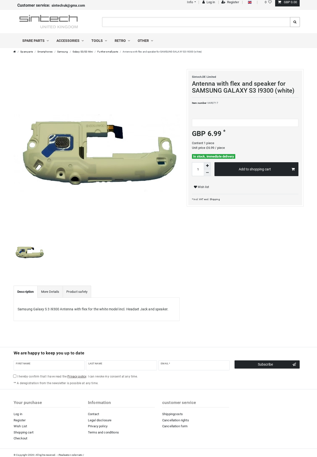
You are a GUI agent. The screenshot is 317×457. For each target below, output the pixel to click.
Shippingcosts (172, 414)
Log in (18, 414)
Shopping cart (23, 432)
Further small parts (107, 51)
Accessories (68, 41)
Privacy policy (97, 426)
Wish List (20, 426)
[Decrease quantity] (207, 172)
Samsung (62, 51)
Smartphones (45, 51)
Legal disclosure (99, 420)
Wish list (203, 187)
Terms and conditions (103, 432)
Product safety (76, 292)
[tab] (26, 292)
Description (25, 292)
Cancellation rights (175, 420)
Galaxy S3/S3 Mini (83, 51)
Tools (97, 41)
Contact (93, 414)
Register (20, 420)
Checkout (20, 438)
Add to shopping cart (255, 169)
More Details (50, 292)
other (144, 41)
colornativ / (78, 455)
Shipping (214, 199)
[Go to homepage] (14, 51)
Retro (121, 41)
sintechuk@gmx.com (51, 5)
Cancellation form (174, 426)
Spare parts (33, 41)
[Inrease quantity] (207, 165)
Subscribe (265, 364)
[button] (191, 2)
